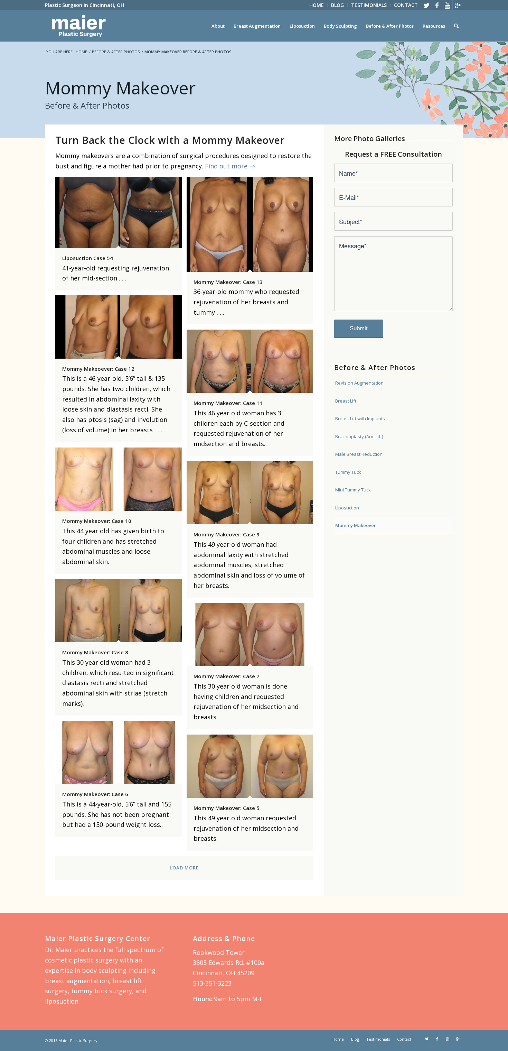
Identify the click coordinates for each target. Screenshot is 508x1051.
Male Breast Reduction (359, 454)
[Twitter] (427, 5)
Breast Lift (345, 401)
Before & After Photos (116, 51)
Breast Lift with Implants (360, 418)
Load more (184, 868)
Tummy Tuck (348, 472)
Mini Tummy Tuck (353, 490)
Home (81, 51)
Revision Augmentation (359, 383)
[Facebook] (437, 5)
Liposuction (347, 508)
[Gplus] (458, 5)
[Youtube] (447, 5)
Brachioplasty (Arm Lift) (359, 436)
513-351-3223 (212, 983)
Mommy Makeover (355, 525)
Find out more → (230, 166)
